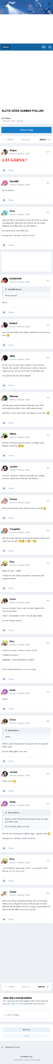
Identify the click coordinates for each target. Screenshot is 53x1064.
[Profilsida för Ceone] (5, 501)
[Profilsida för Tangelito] (5, 531)
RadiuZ (13, 323)
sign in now (16, 1004)
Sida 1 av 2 (26, 140)
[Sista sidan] (49, 140)
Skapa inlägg (26, 130)
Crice (13, 599)
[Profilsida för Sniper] (5, 152)
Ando (13, 690)
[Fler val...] (48, 152)
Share (27, 1029)
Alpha (13, 433)
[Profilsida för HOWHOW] (5, 280)
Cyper (13, 891)
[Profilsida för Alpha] (5, 435)
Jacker (14, 466)
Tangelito (15, 529)
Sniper (7, 118)
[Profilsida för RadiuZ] (5, 325)
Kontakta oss (27, 1056)
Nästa (43, 140)
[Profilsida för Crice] (5, 601)
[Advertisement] (26, 79)
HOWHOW (15, 278)
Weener (14, 396)
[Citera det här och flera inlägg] (4, 170)
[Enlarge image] (8, 335)
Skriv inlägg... (13, 1015)
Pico (12, 561)
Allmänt (20, 121)
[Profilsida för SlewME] (5, 183)
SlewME (14, 181)
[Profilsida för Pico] (5, 563)
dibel (12, 356)
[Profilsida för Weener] (5, 398)
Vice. (12, 211)
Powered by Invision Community (26, 1060)
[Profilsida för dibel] (5, 358)
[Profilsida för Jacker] (5, 468)
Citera (11, 170)
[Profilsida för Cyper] (5, 893)
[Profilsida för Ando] (5, 692)
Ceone (13, 499)
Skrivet (20, 153)
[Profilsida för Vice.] (5, 213)
